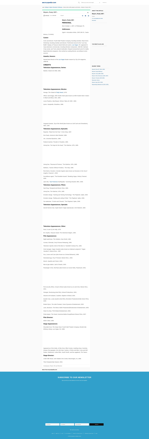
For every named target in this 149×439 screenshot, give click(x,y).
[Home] (49, 2)
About (97, 18)
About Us (57, 433)
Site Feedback (68, 433)
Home (53, 433)
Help (62, 433)
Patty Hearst (59, 92)
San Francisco (54, 181)
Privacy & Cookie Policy (77, 433)
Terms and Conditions (89, 433)
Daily (96, 433)
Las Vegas (75, 45)
